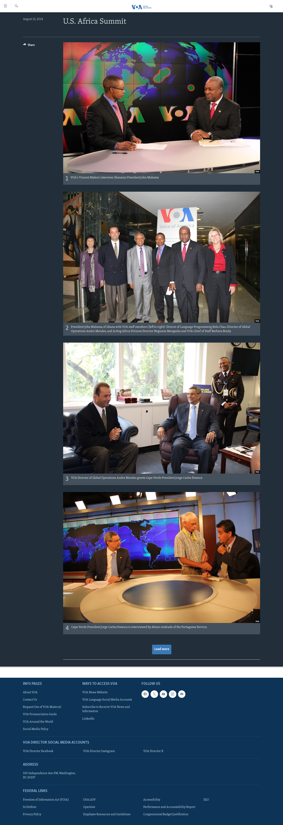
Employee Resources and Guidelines (107, 814)
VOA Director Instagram (99, 751)
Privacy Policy (32, 814)
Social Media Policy (35, 729)
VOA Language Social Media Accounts (107, 699)
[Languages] (271, 7)
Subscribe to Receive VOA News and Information (106, 709)
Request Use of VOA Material (42, 707)
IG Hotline (29, 807)
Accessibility (151, 799)
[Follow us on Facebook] (145, 694)
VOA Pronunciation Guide (40, 714)
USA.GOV (89, 799)
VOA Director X (153, 751)
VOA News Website (95, 692)
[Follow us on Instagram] (172, 694)
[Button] (29, 46)
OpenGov (89, 807)
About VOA (30, 692)
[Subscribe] (181, 694)
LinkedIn (88, 718)
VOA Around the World (38, 721)
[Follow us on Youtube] (163, 694)
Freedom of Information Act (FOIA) (46, 799)
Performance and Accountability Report (169, 807)
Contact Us (30, 699)
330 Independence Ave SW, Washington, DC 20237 (49, 775)
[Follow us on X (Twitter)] (154, 694)
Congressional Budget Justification (165, 814)
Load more (161, 649)
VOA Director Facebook (38, 751)
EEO (206, 799)
